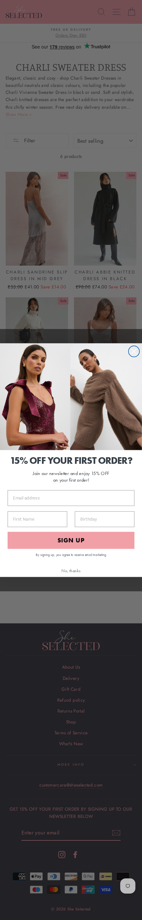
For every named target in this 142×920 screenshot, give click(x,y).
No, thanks (70, 570)
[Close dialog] (133, 351)
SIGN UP (71, 540)
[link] (71, 396)
